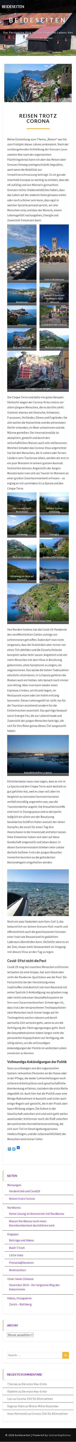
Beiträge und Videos (21, 1240)
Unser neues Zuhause (20, 1279)
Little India (16, 1255)
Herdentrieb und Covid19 (24, 1191)
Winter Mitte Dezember (44, 1406)
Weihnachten (17, 1270)
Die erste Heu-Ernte (34, 1384)
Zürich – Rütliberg (20, 1304)
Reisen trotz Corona (22, 1198)
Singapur (12, 1234)
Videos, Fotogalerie (19, 1298)
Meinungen (14, 1185)
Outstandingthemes (60, 1435)
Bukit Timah (17, 1248)
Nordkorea (14, 1207)
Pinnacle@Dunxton (21, 1262)
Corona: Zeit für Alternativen (35, 1398)
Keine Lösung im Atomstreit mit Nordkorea (36, 1214)
